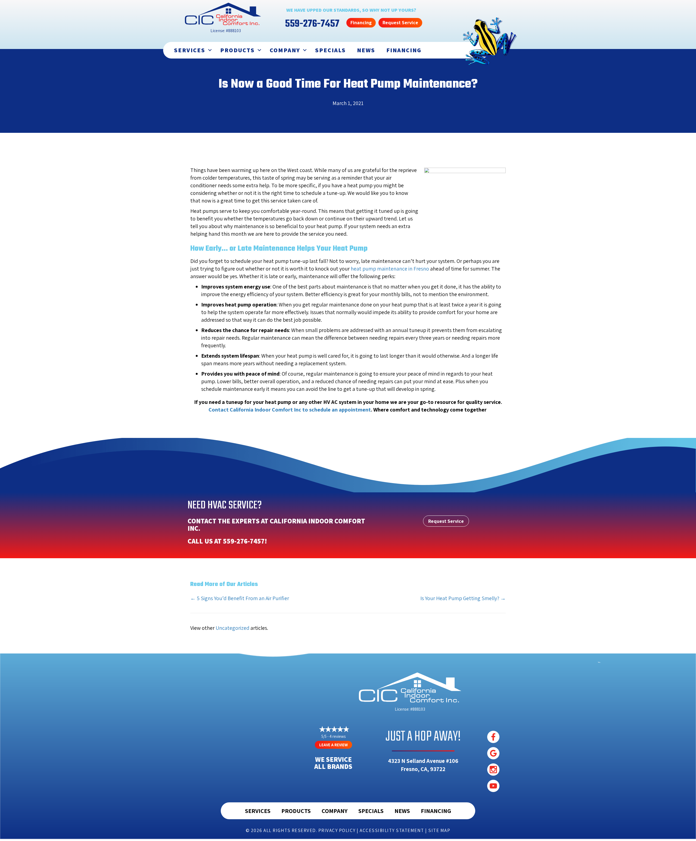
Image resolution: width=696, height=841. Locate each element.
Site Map (439, 830)
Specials (330, 50)
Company (285, 50)
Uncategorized (232, 627)
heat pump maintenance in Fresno (390, 268)
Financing (403, 50)
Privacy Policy (337, 830)
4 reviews (338, 736)
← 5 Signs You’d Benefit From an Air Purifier (239, 598)
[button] (210, 50)
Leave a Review (333, 744)
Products (237, 50)
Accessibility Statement (392, 830)
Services (189, 50)
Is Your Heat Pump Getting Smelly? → (463, 598)
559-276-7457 (244, 540)
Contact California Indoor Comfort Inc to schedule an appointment (290, 409)
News (366, 50)
